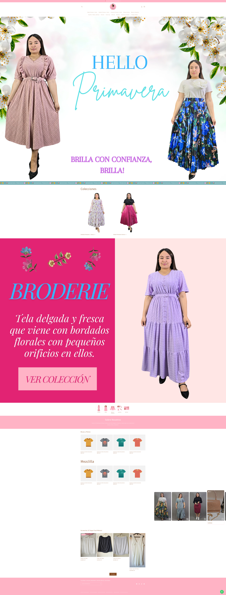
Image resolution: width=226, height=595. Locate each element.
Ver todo (113, 574)
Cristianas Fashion (86, 592)
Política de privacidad (101, 592)
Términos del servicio (109, 592)
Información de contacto (124, 592)
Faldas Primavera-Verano (119, 234)
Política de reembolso (93, 592)
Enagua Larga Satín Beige (134, 568)
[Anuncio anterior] (81, 1)
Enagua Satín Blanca (117, 558)
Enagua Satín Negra (100, 558)
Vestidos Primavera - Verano (87, 234)
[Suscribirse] (100, 583)
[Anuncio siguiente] (145, 1)
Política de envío (116, 592)
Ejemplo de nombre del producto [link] (86, 451)
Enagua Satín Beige (84, 558)
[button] (82, 6)
